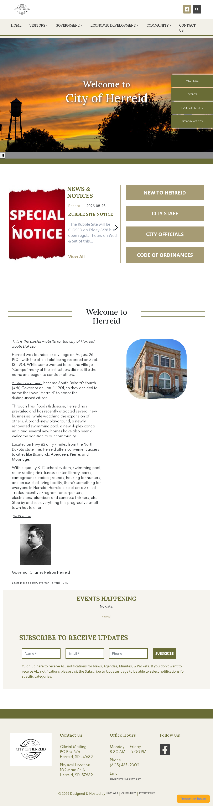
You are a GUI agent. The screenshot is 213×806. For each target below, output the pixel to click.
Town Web (112, 793)
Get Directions (22, 516)
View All (76, 256)
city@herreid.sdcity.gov (125, 779)
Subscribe (164, 653)
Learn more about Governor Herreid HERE (40, 583)
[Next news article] (116, 227)
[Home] (22, 9)
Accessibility (128, 793)
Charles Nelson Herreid (27, 383)
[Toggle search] (197, 9)
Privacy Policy (147, 793)
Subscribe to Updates (102, 671)
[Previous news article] (13, 227)
